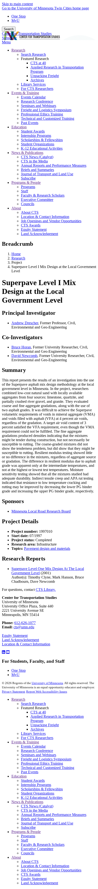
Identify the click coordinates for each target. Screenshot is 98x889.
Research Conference (37, 751)
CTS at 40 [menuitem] (38, 63)
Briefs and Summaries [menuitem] (37, 170)
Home (16, 254)
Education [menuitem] (19, 127)
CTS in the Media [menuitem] (34, 161)
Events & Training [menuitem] (25, 93)
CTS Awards (30, 874)
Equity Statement (15, 636)
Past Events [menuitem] (29, 123)
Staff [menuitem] (24, 191)
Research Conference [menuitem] (37, 101)
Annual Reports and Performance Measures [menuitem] (53, 165)
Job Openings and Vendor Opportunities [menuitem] (51, 221)
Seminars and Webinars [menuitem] (38, 106)
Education (19, 776)
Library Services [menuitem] (33, 84)
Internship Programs (36, 785)
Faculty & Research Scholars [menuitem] (42, 195)
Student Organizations (37, 793)
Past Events (29, 772)
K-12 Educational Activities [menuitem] (42, 148)
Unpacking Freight (44, 725)
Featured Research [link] (35, 59)
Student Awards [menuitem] (33, 131)
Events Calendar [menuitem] (33, 97)
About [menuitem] (16, 208)
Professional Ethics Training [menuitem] (42, 114)
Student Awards (33, 780)
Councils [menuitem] (27, 204)
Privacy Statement (13, 691)
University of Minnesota (47, 683)
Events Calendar (33, 746)
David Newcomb (24, 356)
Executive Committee (37, 849)
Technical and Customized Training (47, 768)
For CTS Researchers (37, 738)
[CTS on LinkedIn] (3, 652)
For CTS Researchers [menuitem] (37, 89)
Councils (27, 853)
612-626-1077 (25, 623)
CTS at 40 (38, 712)
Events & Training (25, 742)
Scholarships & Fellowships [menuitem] (42, 140)
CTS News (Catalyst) (37, 806)
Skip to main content (17, 4)
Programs (28, 836)
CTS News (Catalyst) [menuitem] (37, 157)
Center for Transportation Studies (27, 34)
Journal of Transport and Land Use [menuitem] (47, 174)
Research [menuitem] (18, 50)
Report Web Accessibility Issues (46, 691)
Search (9, 29)
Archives (37, 729)
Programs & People (26, 832)
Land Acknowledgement (20, 640)
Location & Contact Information (26, 644)
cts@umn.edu (24, 627)
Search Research (33, 704)
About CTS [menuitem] (30, 212)
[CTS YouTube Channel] (8, 652)
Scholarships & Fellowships (42, 789)
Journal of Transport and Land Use (47, 823)
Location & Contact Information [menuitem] (45, 217)
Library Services (33, 734)
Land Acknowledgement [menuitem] (39, 234)
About (16, 857)
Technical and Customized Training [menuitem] (47, 118)
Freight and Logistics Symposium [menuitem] (46, 110)
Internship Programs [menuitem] (36, 136)
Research (18, 258)
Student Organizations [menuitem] (37, 144)
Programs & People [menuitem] (26, 183)
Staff (24, 840)
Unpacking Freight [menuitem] (44, 76)
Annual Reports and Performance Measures (53, 815)
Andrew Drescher (24, 323)
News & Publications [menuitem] (27, 153)
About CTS (30, 862)
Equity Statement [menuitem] (34, 229)
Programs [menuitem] (28, 187)
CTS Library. (46, 590)
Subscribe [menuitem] (28, 178)
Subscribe (9, 38)
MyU (15, 21)
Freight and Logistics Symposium (46, 759)
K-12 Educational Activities (42, 798)
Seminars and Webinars (38, 755)
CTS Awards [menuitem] (30, 225)
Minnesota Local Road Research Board (41, 511)
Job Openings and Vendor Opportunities (51, 870)
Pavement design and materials (47, 548)
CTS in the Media (34, 810)
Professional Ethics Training (42, 763)
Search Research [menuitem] (33, 54)
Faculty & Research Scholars (42, 845)
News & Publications (27, 802)
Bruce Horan (21, 347)
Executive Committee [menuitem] (37, 200)
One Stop (18, 16)
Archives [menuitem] (37, 80)
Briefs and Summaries (37, 819)
